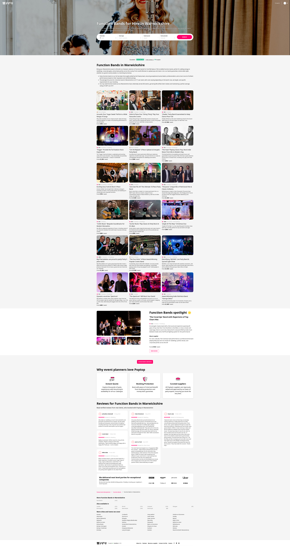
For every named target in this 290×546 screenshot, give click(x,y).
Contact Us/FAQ (163, 543)
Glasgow (175, 506)
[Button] (112, 100)
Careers (170, 543)
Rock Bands (99, 500)
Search (278, 3)
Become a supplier (153, 543)
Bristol (123, 506)
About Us (138, 543)
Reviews (145, 543)
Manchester (125, 508)
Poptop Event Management (103, 492)
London (98, 506)
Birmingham (100, 508)
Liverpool (149, 506)
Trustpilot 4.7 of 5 (114, 543)
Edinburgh (150, 508)
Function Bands (117, 492)
